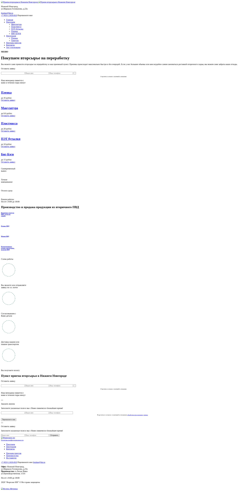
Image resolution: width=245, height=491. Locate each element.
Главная (9, 20)
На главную (11, 458)
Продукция (11, 36)
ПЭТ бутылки (10, 138)
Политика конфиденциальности (12, 440)
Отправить (54, 435)
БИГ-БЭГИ (16, 33)
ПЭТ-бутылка (17, 29)
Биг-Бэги (7, 154)
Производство (12, 456)
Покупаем (10, 22)
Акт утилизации (13, 47)
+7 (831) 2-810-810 (9, 462)
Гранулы (15, 40)
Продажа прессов (13, 43)
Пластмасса (16, 27)
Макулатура (16, 24)
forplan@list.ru (7, 13)
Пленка (14, 31)
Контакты (10, 45)
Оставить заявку (8, 100)
